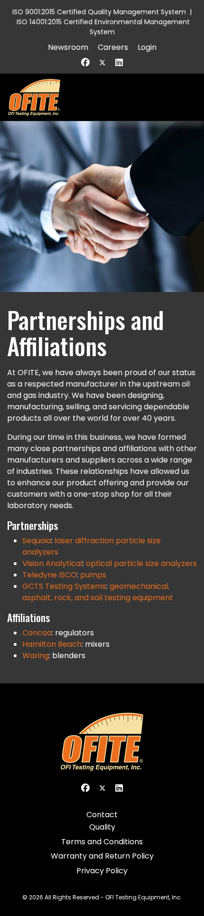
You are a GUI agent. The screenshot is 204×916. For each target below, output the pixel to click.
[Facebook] (85, 62)
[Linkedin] (119, 62)
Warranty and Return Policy (102, 855)
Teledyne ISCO (49, 574)
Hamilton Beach (52, 644)
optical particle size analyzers (141, 563)
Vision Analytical (52, 563)
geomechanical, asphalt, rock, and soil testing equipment (97, 592)
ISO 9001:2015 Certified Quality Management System (99, 12)
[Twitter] (102, 62)
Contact (102, 814)
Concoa (37, 632)
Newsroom (68, 47)
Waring (35, 655)
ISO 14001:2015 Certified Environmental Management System (103, 27)
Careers (113, 47)
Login (147, 47)
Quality (102, 827)
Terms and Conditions (102, 841)
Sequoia (36, 540)
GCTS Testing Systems (64, 586)
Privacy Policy (102, 870)
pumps (93, 574)
